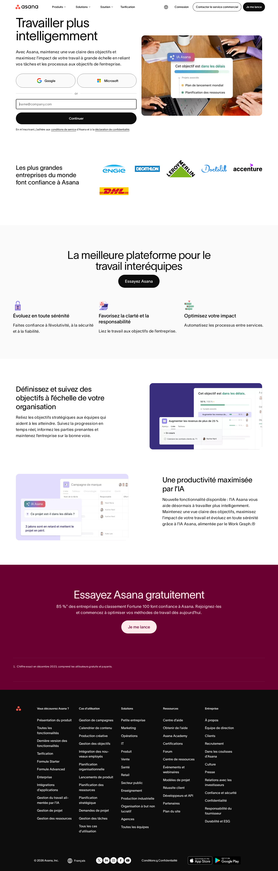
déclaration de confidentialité (112, 129)
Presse (210, 772)
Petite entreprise (133, 720)
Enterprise (44, 777)
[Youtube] (128, 860)
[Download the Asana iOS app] (200, 860)
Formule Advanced (51, 769)
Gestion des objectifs (94, 743)
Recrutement (214, 743)
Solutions (82, 7)
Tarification (127, 7)
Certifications (173, 743)
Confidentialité (216, 800)
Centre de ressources (179, 759)
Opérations (129, 736)
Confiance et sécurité (220, 793)
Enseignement (131, 790)
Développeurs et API (178, 795)
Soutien (105, 7)
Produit (126, 751)
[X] (99, 860)
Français (79, 860)
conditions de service (63, 129)
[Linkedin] (106, 860)
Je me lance (254, 7)
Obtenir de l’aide (175, 728)
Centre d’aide (173, 720)
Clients (210, 736)
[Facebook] (120, 860)
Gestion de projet (49, 810)
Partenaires (171, 803)
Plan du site (171, 811)
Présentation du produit (54, 720)
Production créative (93, 736)
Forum (167, 751)
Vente (125, 759)
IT (122, 743)
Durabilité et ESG (217, 821)
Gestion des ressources (54, 818)
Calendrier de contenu (95, 728)
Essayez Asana (139, 281)
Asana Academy (175, 736)
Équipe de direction (219, 728)
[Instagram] (113, 860)
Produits (57, 7)
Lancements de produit (96, 777)
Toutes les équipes (135, 827)
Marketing (128, 728)
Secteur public (132, 783)
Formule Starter (48, 761)
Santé (125, 767)
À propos (211, 720)
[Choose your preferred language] (166, 6)
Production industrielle (137, 798)
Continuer (76, 118)
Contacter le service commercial (217, 7)
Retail (125, 775)
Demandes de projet (94, 810)
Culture (210, 764)
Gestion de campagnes (96, 720)
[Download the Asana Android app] (227, 860)
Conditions (149, 860)
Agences (127, 819)
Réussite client (174, 787)
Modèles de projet (176, 780)
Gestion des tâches (93, 818)
